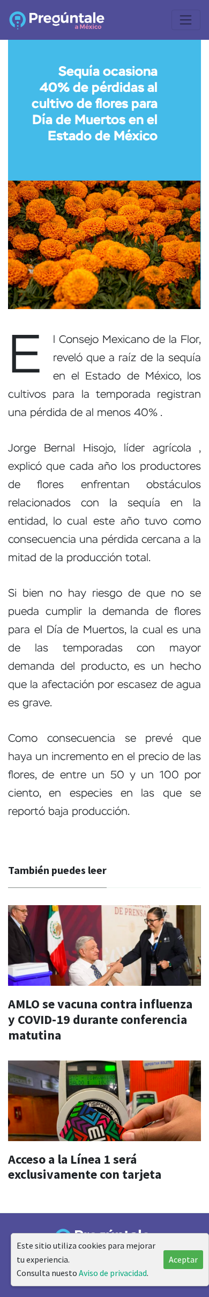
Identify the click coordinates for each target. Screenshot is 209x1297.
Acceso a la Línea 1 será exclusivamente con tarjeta (84, 1167)
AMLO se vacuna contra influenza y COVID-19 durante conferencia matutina (100, 1019)
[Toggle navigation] (185, 20)
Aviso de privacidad (113, 1272)
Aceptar (183, 1259)
